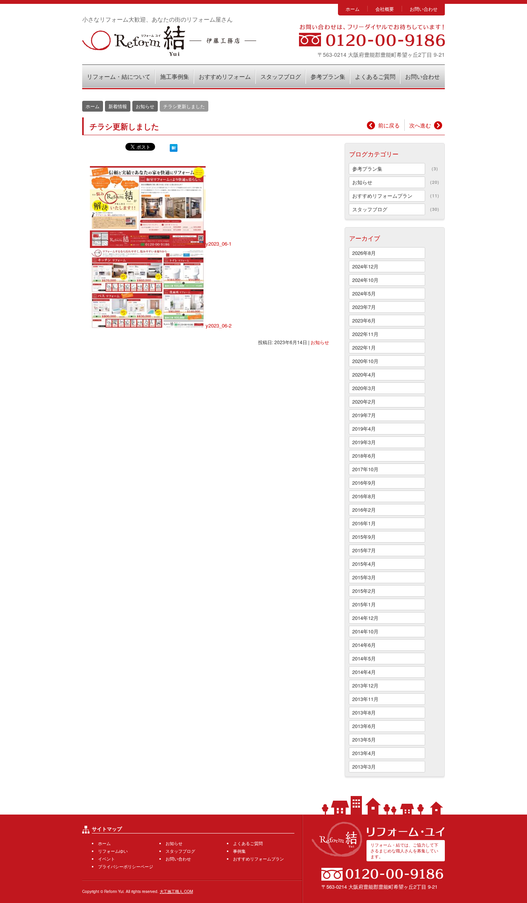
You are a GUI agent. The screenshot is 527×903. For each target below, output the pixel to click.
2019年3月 (364, 442)
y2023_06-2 (218, 325)
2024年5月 (364, 293)
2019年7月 (364, 415)
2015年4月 (364, 563)
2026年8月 (364, 252)
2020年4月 (364, 374)
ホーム (353, 9)
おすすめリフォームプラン (382, 195)
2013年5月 (364, 739)
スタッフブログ (280, 76)
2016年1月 (364, 523)
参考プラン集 (328, 76)
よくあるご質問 (375, 76)
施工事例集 (174, 76)
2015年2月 (364, 590)
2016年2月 (364, 509)
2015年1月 (364, 604)
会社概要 (384, 9)
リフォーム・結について (118, 76)
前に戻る (389, 125)
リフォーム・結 (169, 40)
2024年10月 (365, 279)
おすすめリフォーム (225, 76)
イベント (106, 858)
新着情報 (117, 106)
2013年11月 (365, 699)
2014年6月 (364, 644)
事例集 (239, 851)
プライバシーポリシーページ (125, 866)
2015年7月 (364, 550)
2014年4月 (364, 672)
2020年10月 (365, 361)
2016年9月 (364, 482)
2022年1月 (364, 347)
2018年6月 (364, 455)
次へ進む (420, 125)
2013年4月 (364, 753)
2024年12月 (365, 266)
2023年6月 (364, 320)
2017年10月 (365, 469)
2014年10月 (365, 631)
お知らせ (320, 342)
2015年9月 (364, 536)
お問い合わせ (423, 9)
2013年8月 (364, 712)
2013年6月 (364, 726)
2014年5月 (364, 658)
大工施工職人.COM (176, 891)
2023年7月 (364, 307)
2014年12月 (365, 617)
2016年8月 (364, 496)
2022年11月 (365, 334)
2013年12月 (365, 685)
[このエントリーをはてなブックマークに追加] (173, 147)
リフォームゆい (113, 851)
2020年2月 (364, 401)
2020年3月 (364, 388)
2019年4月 (364, 428)
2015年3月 (364, 577)
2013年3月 (364, 766)
